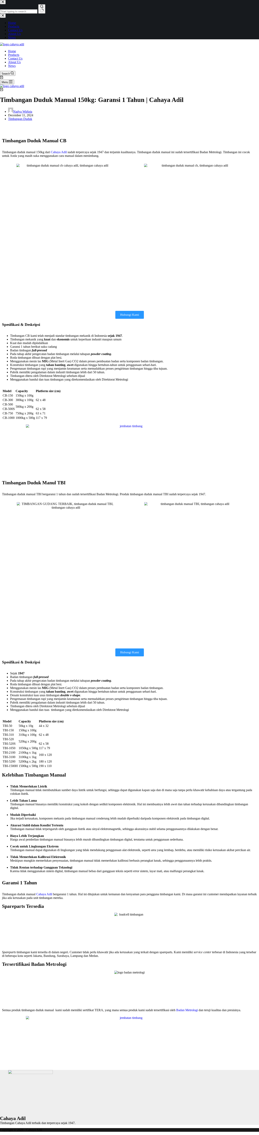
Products (13, 55)
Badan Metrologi (187, 1010)
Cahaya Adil (59, 152)
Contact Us (15, 58)
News (12, 65)
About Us (14, 62)
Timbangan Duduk (20, 119)
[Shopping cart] (1, 77)
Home (12, 51)
